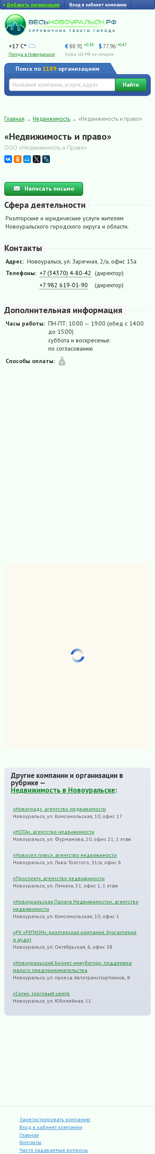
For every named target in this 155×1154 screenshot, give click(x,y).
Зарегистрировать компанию (54, 1119)
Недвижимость (51, 118)
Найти (131, 84)
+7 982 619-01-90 (64, 285)
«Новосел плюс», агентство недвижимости (65, 855)
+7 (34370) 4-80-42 (65, 273)
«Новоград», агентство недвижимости (59, 809)
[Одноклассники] (18, 159)
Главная (14, 118)
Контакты (30, 1142)
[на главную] (60, 34)
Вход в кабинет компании (50, 1127)
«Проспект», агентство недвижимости (59, 878)
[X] (36, 159)
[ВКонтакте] (8, 159)
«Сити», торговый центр (41, 993)
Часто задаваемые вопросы (53, 1150)
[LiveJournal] (46, 159)
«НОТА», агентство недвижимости (53, 831)
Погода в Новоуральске (32, 54)
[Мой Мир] (27, 159)
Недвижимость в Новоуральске (63, 790)
